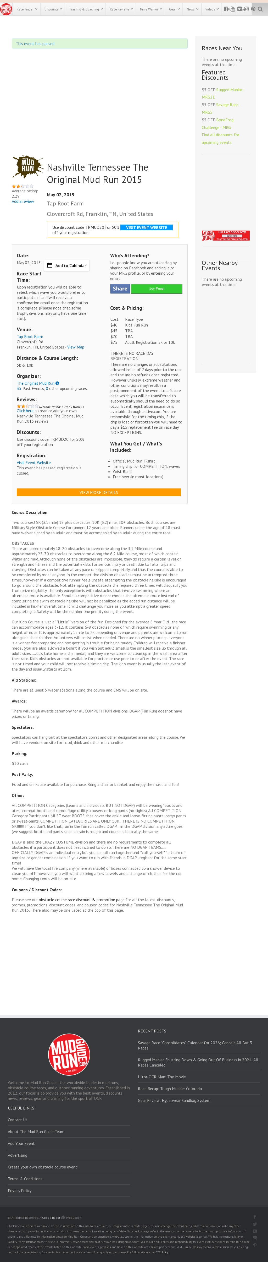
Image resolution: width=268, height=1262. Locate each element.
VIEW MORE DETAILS (99, 492)
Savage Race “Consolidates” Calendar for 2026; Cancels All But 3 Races (195, 1045)
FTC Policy (162, 1252)
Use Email (156, 289)
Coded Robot (51, 1218)
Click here (25, 410)
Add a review (23, 201)
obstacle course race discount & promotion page (82, 899)
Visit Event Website (34, 462)
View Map (75, 347)
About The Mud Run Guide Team (36, 1131)
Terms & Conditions (25, 1178)
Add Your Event (21, 1143)
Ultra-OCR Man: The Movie (162, 1076)
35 (19, 388)
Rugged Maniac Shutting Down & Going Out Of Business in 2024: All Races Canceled (198, 1062)
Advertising (17, 1155)
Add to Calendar (70, 265)
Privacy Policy (19, 1190)
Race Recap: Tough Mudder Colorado (170, 1088)
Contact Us (17, 1119)
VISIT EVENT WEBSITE (146, 227)
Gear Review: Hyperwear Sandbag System (174, 1100)
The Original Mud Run (35, 383)
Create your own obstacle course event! (43, 1166)
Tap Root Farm (30, 336)
